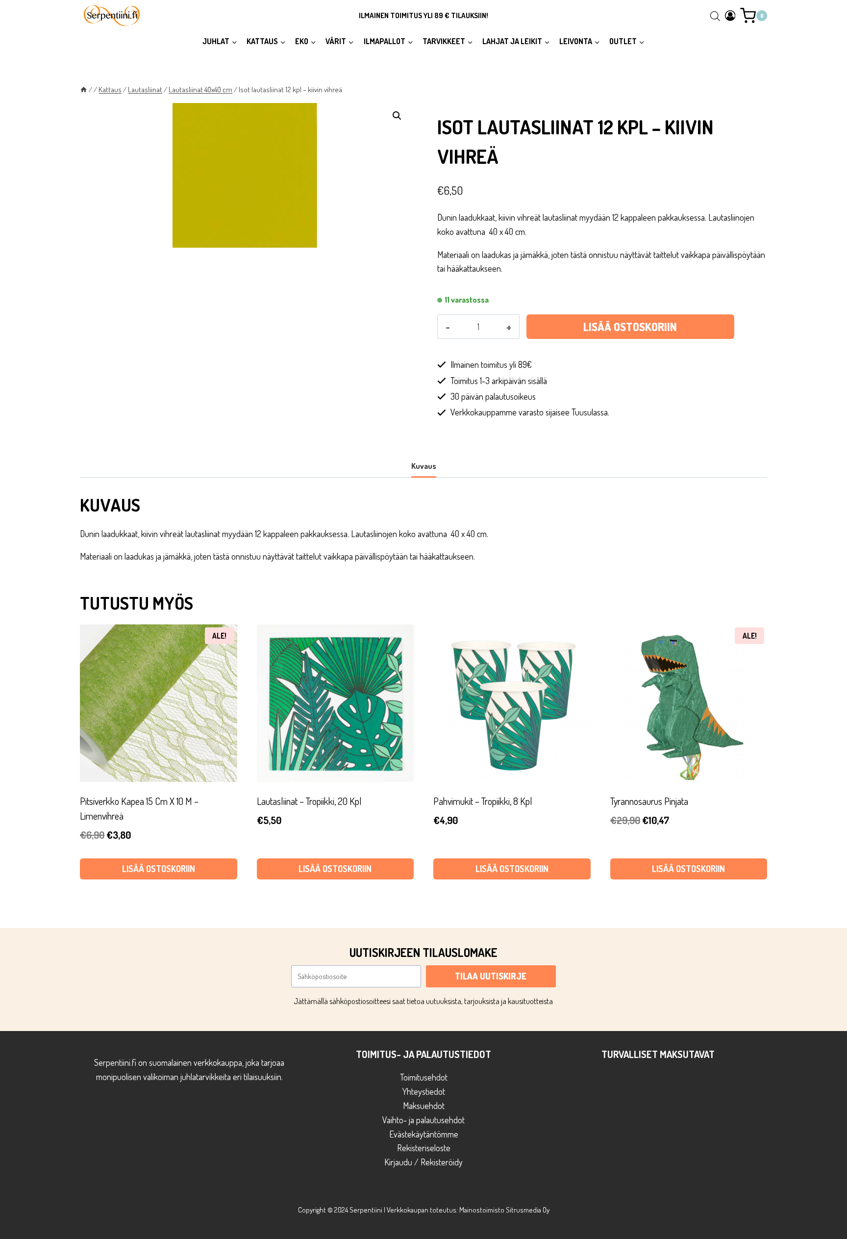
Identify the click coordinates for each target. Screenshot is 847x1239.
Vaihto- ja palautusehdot (423, 1119)
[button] (397, 116)
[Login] (730, 15)
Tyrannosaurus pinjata (649, 801)
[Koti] (83, 89)
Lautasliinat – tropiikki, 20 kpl (309, 801)
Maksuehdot (424, 1105)
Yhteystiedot (423, 1091)
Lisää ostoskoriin (630, 327)
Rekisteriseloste (423, 1147)
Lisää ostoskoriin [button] (158, 868)
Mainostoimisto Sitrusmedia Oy (504, 1209)
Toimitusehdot (424, 1077)
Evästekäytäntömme (423, 1134)
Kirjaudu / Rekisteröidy (423, 1162)
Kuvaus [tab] (423, 466)
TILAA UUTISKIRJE (490, 976)
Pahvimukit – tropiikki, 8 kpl (482, 801)
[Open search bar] (715, 15)
